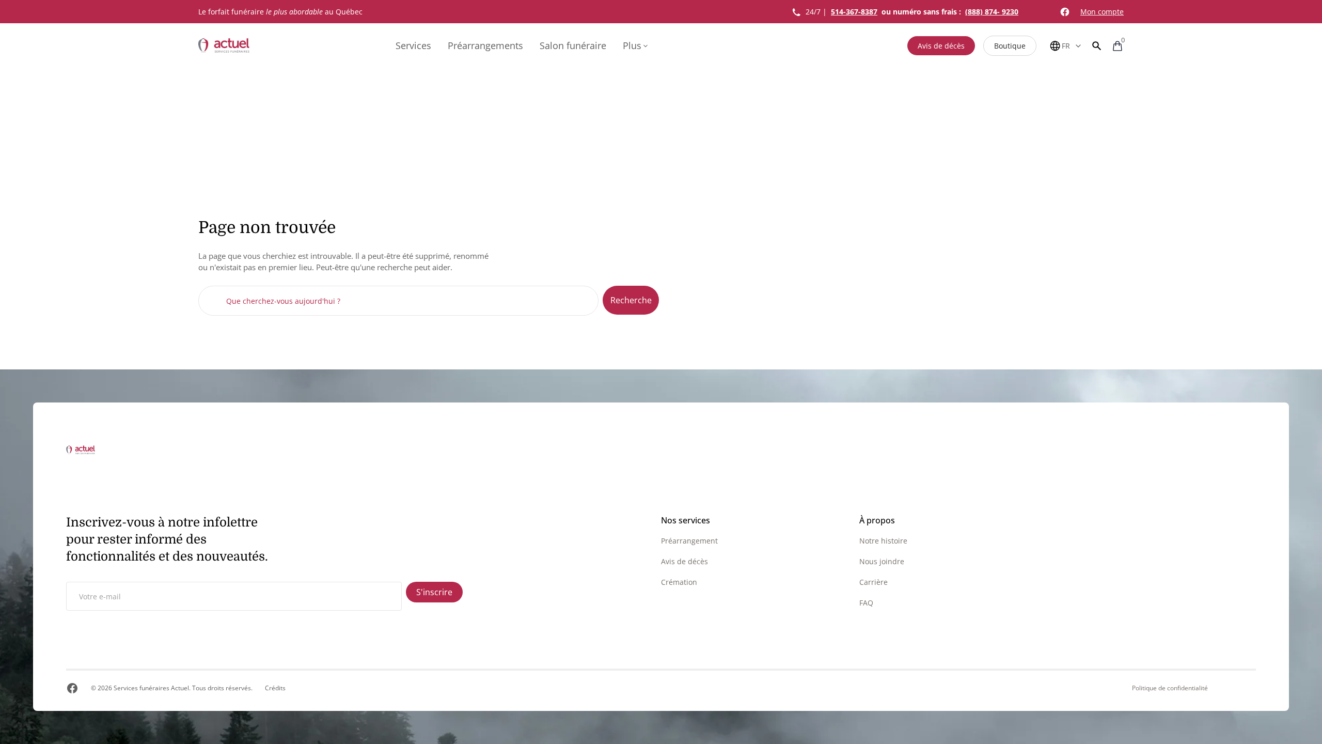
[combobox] (398, 301)
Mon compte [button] (1102, 12)
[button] (1097, 45)
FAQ (866, 603)
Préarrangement (689, 541)
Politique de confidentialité (1170, 688)
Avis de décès (941, 46)
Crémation (679, 582)
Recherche (631, 300)
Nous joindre (881, 561)
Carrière (873, 582)
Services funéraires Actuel (151, 688)
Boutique (1010, 46)
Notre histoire (883, 541)
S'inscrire (434, 592)
